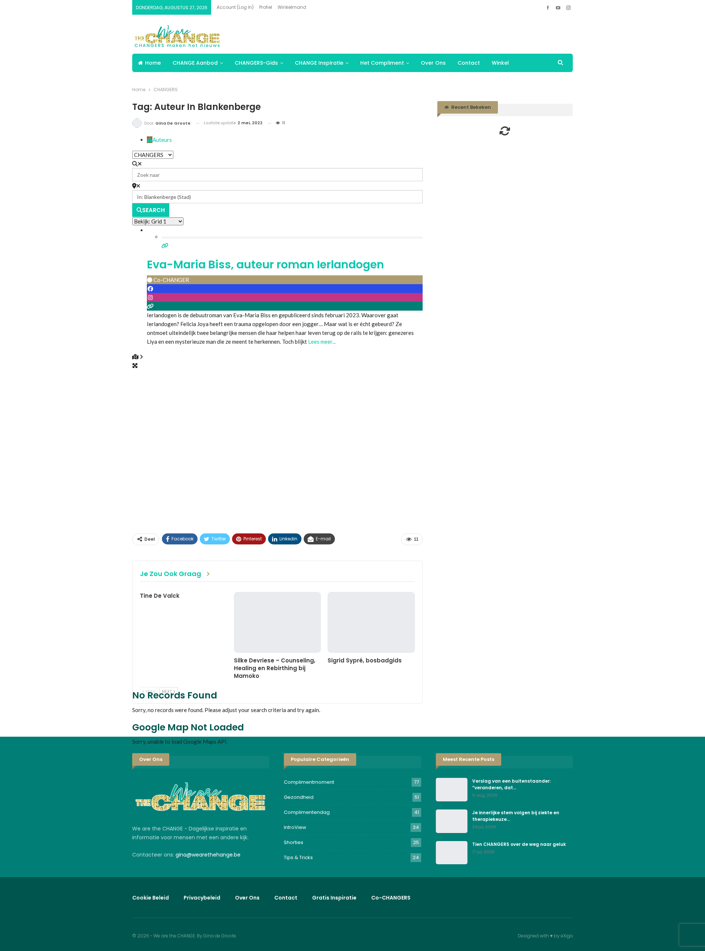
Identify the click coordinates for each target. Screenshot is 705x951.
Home (153, 63)
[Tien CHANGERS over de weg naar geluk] (451, 853)
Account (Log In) (235, 7)
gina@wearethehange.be (208, 854)
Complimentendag (307, 812)
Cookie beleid (150, 897)
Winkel (500, 63)
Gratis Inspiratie (334, 897)
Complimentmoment (309, 782)
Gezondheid (299, 797)
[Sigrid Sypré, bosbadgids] (371, 622)
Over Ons (433, 63)
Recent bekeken (470, 107)
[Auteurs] (149, 139)
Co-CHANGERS (391, 897)
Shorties (293, 842)
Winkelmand (292, 7)
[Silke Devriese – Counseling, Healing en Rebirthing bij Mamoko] (277, 622)
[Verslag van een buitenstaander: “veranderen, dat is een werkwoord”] (451, 789)
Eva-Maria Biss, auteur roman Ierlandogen (265, 264)
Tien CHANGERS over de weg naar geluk (519, 844)
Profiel (265, 7)
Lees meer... (322, 341)
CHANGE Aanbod (195, 63)
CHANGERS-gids (256, 63)
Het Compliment (382, 63)
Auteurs (162, 139)
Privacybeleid (202, 897)
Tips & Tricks (298, 857)
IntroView (295, 827)
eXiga (567, 936)
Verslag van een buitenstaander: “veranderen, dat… (511, 784)
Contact (469, 63)
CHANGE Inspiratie (319, 63)
